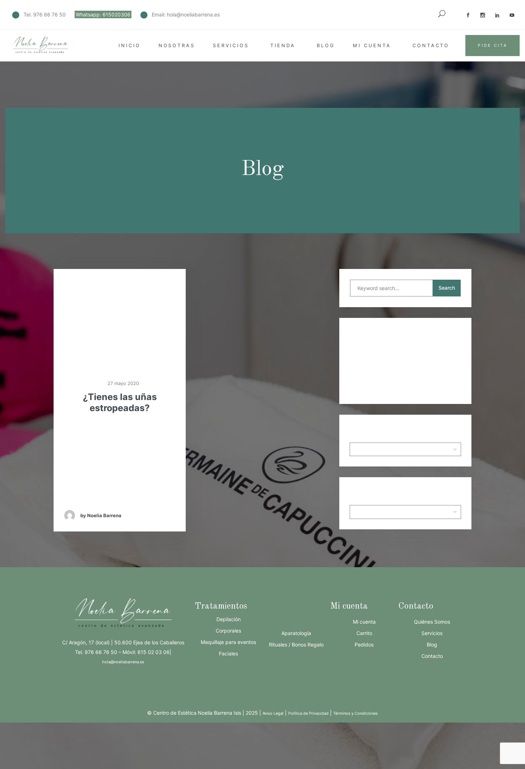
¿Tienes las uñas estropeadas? (120, 402)
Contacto (430, 45)
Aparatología (296, 633)
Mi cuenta (372, 45)
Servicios (231, 45)
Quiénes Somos (432, 622)
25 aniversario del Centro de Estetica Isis (409, 350)
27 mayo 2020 (122, 383)
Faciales (228, 653)
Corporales (228, 631)
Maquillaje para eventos (228, 642)
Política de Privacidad (308, 713)
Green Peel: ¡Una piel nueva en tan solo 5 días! (408, 360)
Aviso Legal (273, 713)
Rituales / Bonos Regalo (296, 644)
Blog (326, 45)
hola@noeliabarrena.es (193, 14)
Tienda (282, 45)
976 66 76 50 (49, 14)
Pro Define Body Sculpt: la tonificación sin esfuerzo (408, 381)
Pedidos (364, 644)
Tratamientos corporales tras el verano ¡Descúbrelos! (409, 391)
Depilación (228, 619)
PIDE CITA (492, 45)
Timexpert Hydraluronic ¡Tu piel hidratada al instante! (409, 371)
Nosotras (177, 45)
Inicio (129, 45)
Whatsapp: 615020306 (103, 14)
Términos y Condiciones (355, 713)
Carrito (364, 633)
